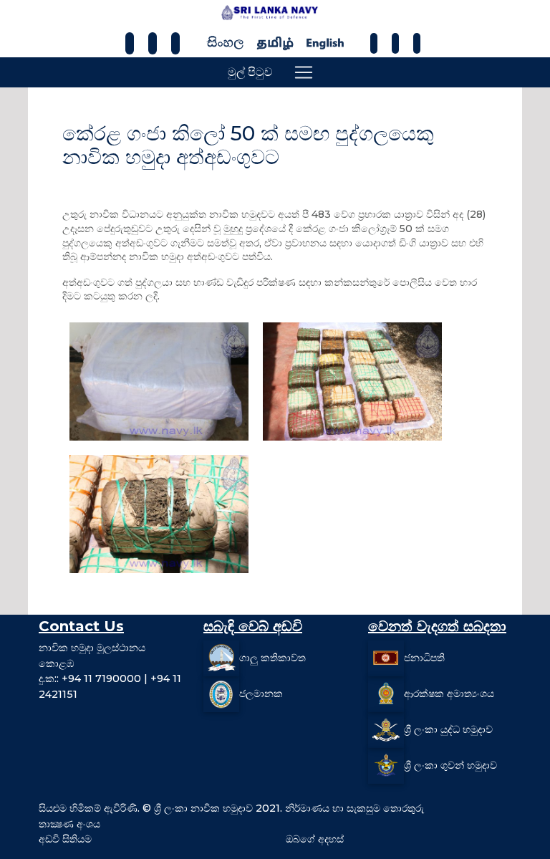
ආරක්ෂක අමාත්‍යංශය (449, 693)
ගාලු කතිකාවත (272, 657)
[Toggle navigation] (303, 72)
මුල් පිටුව (250, 72)
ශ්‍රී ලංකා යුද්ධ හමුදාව (448, 729)
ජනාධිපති (424, 657)
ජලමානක (261, 693)
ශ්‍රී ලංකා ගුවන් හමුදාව (450, 765)
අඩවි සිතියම (65, 838)
